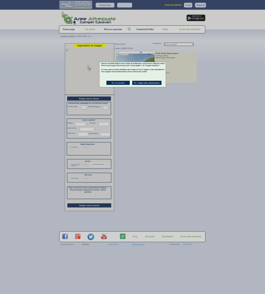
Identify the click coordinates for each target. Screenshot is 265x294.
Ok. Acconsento (118, 83)
